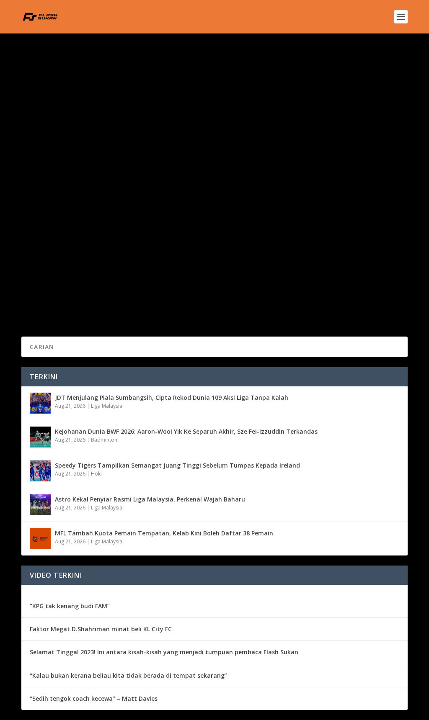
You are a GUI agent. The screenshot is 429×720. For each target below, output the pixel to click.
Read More (52, 300)
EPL (115, 266)
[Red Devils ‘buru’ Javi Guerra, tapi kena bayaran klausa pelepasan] (158, 159)
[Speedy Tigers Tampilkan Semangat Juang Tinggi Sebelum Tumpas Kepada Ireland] (40, 470)
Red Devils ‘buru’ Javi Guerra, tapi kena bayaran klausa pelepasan (146, 254)
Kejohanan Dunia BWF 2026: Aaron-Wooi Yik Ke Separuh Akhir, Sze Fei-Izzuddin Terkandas (186, 431)
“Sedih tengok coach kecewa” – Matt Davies (94, 698)
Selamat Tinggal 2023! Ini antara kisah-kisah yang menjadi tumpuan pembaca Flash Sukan (164, 652)
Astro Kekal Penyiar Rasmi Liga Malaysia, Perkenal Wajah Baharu (150, 499)
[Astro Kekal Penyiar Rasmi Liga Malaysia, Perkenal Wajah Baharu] (40, 504)
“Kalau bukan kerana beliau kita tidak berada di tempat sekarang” (128, 675)
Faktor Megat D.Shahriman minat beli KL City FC (101, 629)
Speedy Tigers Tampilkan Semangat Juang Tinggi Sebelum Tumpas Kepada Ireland (177, 465)
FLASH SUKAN (53, 266)
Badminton (104, 439)
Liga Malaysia (106, 405)
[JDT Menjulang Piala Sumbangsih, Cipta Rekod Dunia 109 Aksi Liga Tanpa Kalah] (40, 403)
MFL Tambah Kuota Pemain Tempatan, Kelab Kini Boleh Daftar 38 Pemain (164, 533)
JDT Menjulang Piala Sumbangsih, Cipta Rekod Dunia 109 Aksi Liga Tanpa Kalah (171, 397)
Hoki (96, 473)
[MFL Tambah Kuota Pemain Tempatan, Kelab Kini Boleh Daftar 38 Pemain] (40, 538)
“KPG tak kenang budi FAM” (70, 606)
